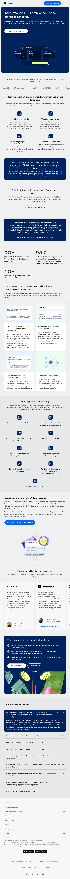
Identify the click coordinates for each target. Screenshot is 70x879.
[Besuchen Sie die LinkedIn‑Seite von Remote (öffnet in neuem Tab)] (32, 874)
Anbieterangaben (45, 867)
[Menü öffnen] (64, 3)
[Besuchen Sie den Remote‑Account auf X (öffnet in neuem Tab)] (37, 874)
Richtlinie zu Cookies (31, 861)
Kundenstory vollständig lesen (48, 627)
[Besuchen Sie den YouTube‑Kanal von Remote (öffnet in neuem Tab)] (27, 874)
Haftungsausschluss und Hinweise (29, 867)
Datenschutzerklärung (17, 861)
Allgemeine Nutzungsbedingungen (49, 861)
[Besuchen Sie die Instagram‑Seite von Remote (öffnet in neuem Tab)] (42, 874)
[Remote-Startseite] (8, 3)
